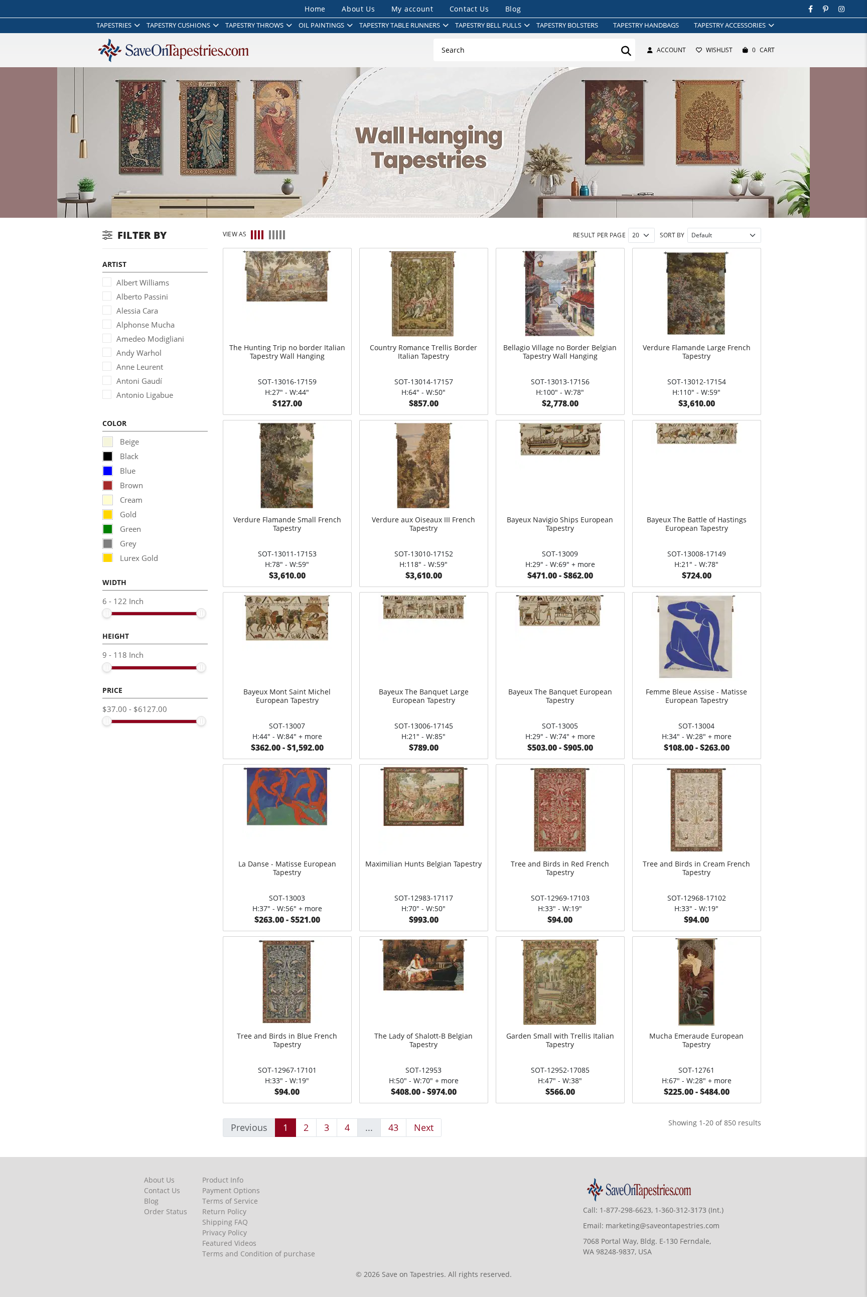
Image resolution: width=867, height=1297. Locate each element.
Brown (130, 485)
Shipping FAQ (225, 1222)
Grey (127, 543)
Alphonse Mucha (145, 325)
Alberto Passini (142, 297)
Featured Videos (229, 1243)
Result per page (599, 235)
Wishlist (719, 50)
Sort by (672, 235)
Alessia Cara (137, 311)
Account (671, 50)
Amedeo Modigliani (150, 339)
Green (129, 529)
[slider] (107, 613)
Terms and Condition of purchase (258, 1253)
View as (235, 234)
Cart (763, 50)
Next (424, 1127)
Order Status (165, 1211)
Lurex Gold (138, 558)
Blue (126, 471)
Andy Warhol (139, 353)
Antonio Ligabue (144, 395)
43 (393, 1127)
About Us (358, 9)
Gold (127, 514)
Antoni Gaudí (139, 381)
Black (128, 456)
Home (315, 9)
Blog (513, 9)
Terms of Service (230, 1201)
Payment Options (231, 1190)
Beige (128, 442)
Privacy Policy (224, 1232)
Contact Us (469, 9)
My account (412, 9)
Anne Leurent (139, 367)
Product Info (222, 1180)
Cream (130, 500)
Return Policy (224, 1211)
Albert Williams (142, 282)
